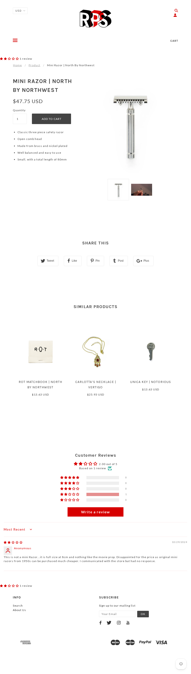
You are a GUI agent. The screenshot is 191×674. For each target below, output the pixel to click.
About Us (19, 610)
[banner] (95, 18)
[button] (10, 58)
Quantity (19, 110)
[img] (13, 542)
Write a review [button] (95, 512)
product (34, 65)
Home (17, 65)
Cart (174, 40)
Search (18, 605)
